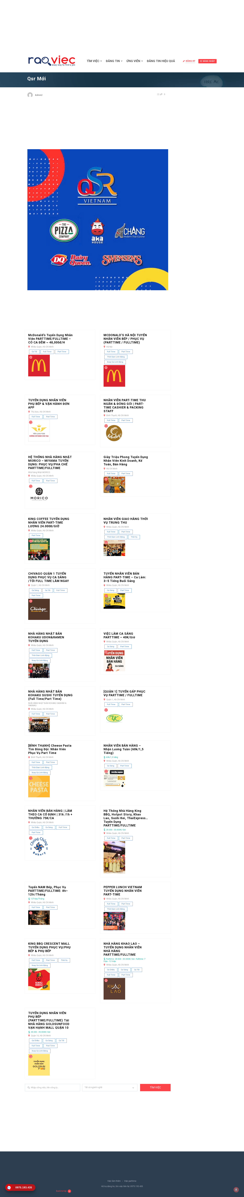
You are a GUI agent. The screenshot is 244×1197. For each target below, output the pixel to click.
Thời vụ (134, 537)
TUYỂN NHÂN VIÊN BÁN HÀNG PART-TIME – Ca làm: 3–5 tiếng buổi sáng (125, 577)
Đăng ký (190, 61)
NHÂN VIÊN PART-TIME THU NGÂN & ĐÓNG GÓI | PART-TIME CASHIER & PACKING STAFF (125, 405)
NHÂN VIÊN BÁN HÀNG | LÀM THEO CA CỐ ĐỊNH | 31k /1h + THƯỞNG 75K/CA (50, 814)
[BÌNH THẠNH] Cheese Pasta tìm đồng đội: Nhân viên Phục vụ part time (50, 749)
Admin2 (38, 95)
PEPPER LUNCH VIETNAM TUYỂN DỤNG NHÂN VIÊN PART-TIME (123, 890)
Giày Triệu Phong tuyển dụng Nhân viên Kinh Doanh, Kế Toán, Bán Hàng (126, 460)
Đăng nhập (209, 61)
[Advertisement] (122, 25)
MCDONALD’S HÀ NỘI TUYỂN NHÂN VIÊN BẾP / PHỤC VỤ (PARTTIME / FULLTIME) (125, 338)
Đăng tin (113, 61)
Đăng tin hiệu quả (161, 61)
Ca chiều (35, 827)
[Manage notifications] (236, 1189)
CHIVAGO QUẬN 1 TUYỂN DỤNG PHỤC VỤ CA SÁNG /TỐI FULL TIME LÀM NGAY (48, 577)
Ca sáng (35, 590)
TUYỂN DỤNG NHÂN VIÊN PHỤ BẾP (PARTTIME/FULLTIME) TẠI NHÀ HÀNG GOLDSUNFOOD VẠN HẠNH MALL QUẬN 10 (48, 1020)
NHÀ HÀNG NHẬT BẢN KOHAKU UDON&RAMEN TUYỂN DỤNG (46, 637)
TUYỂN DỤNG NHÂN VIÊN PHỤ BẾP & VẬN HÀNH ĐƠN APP (49, 403)
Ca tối (34, 352)
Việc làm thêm (114, 1181)
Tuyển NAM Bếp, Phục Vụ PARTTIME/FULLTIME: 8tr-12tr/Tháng (48, 890)
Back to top (61, 1191)
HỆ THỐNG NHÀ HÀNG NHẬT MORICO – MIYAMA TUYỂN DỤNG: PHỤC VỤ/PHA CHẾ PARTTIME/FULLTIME (50, 462)
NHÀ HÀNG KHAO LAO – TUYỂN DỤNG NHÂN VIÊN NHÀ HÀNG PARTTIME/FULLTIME (123, 949)
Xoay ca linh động (115, 362)
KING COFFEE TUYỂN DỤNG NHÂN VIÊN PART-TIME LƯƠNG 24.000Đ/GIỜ (48, 522)
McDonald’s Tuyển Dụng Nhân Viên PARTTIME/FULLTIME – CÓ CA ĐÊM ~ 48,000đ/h (50, 338)
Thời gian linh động (116, 357)
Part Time (62, 352)
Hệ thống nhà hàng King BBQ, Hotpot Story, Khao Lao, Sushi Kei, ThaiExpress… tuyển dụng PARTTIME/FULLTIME (126, 818)
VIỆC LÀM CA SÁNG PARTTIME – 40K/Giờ (119, 635)
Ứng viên (133, 61)
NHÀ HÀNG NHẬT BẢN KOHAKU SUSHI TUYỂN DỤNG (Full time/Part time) (50, 695)
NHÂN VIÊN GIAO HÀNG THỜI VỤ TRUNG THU (126, 520)
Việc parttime (130, 1181)
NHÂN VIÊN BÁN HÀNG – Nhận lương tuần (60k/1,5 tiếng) (124, 749)
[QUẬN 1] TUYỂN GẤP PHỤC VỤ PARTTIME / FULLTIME (124, 693)
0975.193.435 (136, 1186)
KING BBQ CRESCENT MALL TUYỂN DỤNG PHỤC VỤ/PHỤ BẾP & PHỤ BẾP (49, 947)
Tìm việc (93, 61)
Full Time (47, 352)
